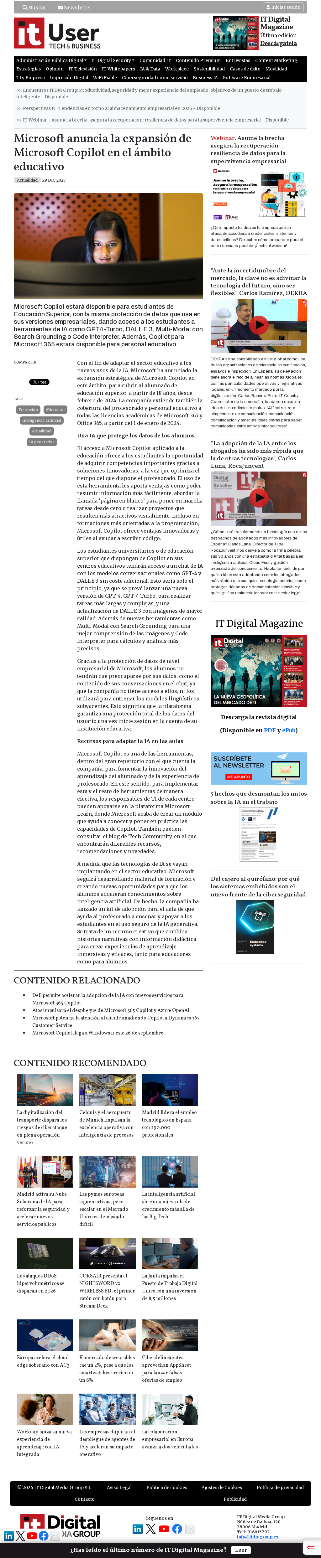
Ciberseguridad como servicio (155, 77)
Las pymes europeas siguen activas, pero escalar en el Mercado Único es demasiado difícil (103, 1209)
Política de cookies (166, 1487)
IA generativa (42, 442)
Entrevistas (238, 60)
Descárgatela (278, 43)
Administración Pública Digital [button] (49, 60)
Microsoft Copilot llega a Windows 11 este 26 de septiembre (97, 1033)
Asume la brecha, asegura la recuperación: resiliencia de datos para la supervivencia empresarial (248, 150)
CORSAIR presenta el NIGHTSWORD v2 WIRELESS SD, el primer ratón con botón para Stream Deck (107, 1291)
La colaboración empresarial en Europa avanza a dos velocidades (170, 1440)
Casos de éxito (245, 69)
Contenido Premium (198, 60)
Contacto (85, 1499)
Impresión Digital (69, 77)
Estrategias (28, 69)
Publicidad (235, 1499)
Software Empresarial (247, 77)
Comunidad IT (155, 60)
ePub (288, 730)
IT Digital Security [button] (111, 60)
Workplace (177, 69)
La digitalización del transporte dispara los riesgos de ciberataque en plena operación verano (42, 1127)
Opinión (55, 69)
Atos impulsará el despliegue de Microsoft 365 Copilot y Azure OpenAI (111, 1010)
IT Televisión (83, 69)
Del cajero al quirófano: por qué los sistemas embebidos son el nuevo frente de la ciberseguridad (258, 887)
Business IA (205, 77)
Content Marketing (276, 60)
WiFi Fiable (105, 77)
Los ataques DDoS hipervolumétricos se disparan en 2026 (41, 1284)
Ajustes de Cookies (222, 1487)
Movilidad (276, 69)
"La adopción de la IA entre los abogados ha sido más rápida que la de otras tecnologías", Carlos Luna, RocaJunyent (257, 455)
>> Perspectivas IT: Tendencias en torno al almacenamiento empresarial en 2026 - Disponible (118, 108)
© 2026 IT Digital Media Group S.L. (54, 1487)
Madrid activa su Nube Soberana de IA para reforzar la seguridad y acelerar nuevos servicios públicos (43, 1209)
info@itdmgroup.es (257, 1536)
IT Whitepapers (118, 69)
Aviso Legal (119, 1487)
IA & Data (150, 69)
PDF (270, 730)
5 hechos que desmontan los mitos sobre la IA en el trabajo (259, 798)
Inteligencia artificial (41, 420)
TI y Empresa (30, 77)
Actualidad (41, 431)
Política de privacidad (280, 1487)
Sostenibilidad (209, 69)
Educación (28, 409)
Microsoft (55, 409)
